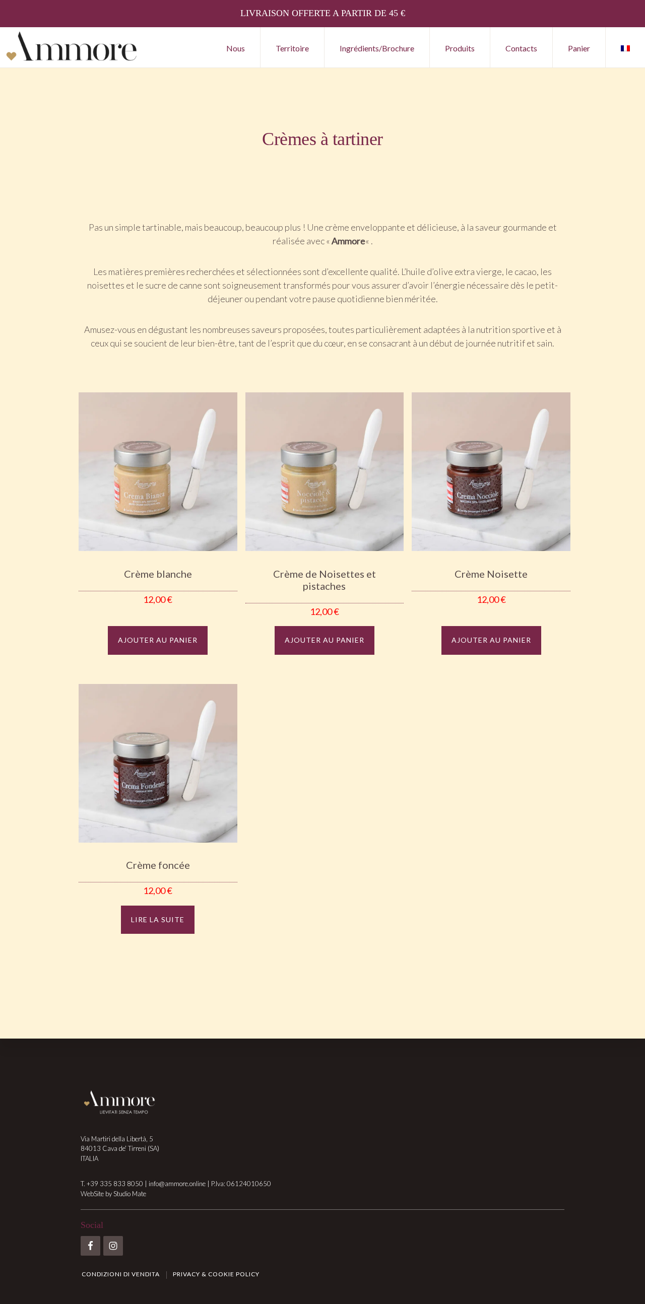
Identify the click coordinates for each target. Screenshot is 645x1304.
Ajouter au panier (158, 640)
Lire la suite (157, 919)
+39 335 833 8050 (115, 1184)
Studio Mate (129, 1194)
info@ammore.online (177, 1184)
